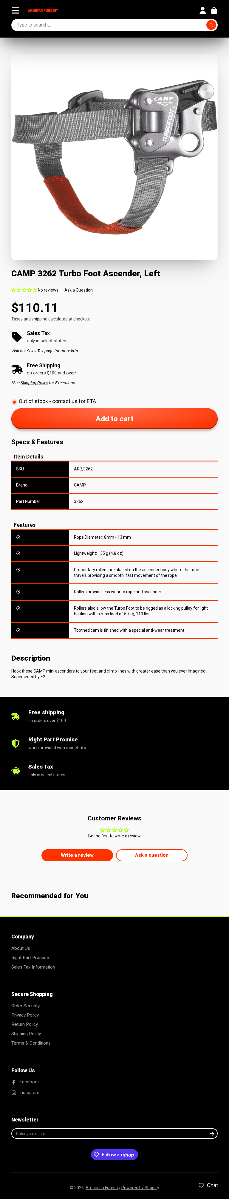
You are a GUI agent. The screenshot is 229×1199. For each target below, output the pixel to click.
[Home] (43, 10)
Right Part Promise (30, 957)
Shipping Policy (26, 1034)
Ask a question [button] (151, 855)
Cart (214, 10)
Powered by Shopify (140, 1187)
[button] (24, 290)
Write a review (77, 855)
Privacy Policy (25, 1015)
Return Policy (24, 1024)
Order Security (25, 1006)
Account (202, 10)
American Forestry (103, 1187)
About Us (20, 948)
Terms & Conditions (31, 1043)
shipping (39, 319)
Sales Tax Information (33, 967)
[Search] (211, 25)
